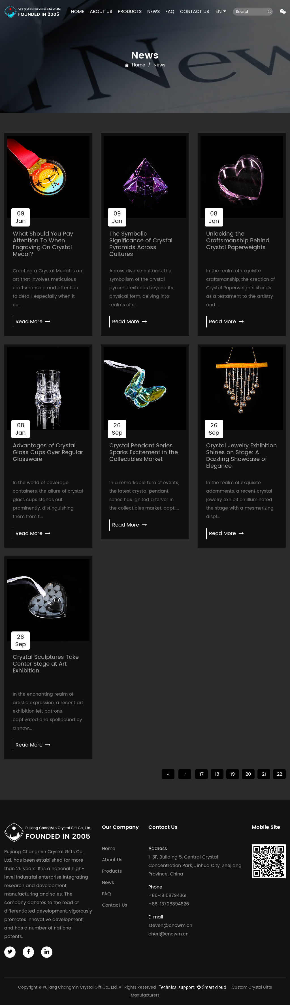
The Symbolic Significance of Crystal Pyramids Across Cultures (140, 244)
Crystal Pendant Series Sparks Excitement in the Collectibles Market (143, 452)
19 (233, 774)
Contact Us (194, 11)
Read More (30, 322)
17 (202, 774)
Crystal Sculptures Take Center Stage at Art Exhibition (46, 664)
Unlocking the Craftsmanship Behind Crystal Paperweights (237, 240)
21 (264, 774)
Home (77, 11)
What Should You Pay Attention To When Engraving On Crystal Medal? (43, 244)
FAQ (169, 11)
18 (217, 774)
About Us (101, 11)
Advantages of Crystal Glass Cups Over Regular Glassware (48, 452)
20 (248, 774)
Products (130, 11)
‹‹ (168, 774)
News (153, 11)
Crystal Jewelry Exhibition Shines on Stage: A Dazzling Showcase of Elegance (241, 456)
